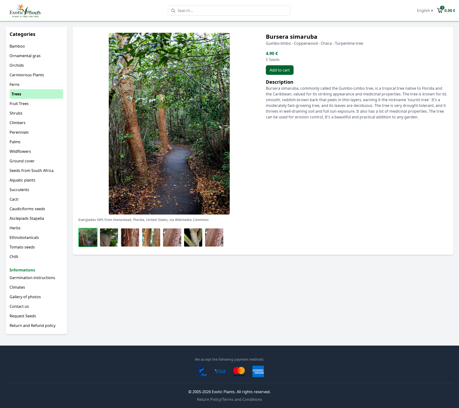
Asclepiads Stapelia (27, 218)
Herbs (15, 228)
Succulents (19, 189)
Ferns (15, 84)
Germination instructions (32, 277)
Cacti (14, 199)
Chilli (14, 256)
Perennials (19, 132)
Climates (17, 287)
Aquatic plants (22, 180)
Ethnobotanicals (24, 237)
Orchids (17, 65)
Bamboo (17, 46)
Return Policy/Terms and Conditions (229, 399)
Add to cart (280, 70)
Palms (15, 141)
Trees (16, 94)
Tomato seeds (22, 247)
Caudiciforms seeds (27, 208)
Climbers (18, 122)
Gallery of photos (25, 296)
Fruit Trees (19, 103)
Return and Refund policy (32, 325)
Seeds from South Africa (32, 170)
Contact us (19, 306)
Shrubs (16, 113)
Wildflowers (20, 151)
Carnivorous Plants (27, 74)
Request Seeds (23, 316)
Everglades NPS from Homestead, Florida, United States (123, 219)
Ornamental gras (25, 55)
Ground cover (22, 161)
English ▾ (425, 10)
